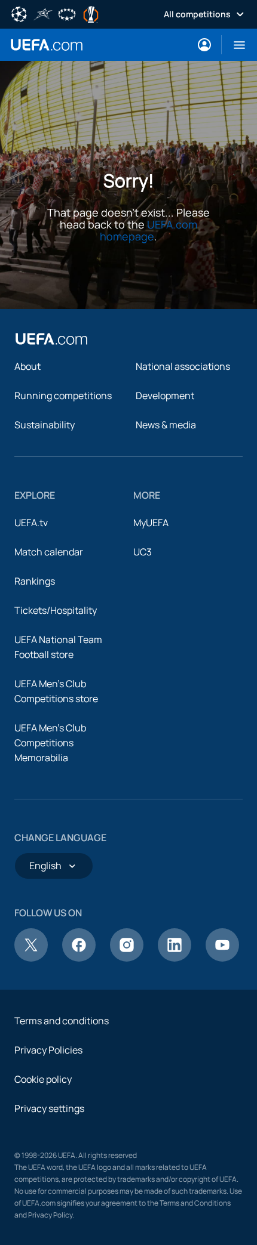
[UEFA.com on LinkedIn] (174, 958)
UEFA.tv (31, 522)
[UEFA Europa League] (90, 13)
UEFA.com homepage (148, 230)
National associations (183, 366)
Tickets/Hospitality (55, 610)
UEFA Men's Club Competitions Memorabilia (50, 742)
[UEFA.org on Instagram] (126, 958)
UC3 (142, 551)
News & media (166, 424)
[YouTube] (222, 958)
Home (47, 45)
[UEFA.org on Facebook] (79, 958)
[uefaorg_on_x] (31, 958)
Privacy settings (49, 1108)
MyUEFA (151, 522)
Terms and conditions (61, 1020)
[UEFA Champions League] (19, 13)
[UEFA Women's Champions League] (67, 13)
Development (165, 395)
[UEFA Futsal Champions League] (43, 13)
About (27, 366)
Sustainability (44, 424)
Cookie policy (43, 1079)
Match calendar (48, 551)
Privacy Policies (48, 1049)
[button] (234, 45)
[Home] (51, 339)
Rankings (34, 581)
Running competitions (63, 395)
